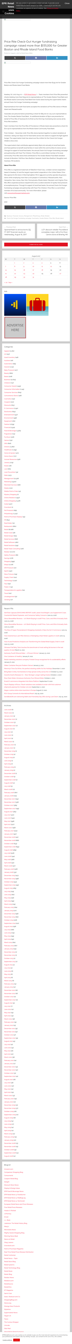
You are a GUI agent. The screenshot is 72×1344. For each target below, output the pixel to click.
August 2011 (8, 1041)
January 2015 (8, 910)
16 (24, 270)
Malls (6, 475)
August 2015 (8, 888)
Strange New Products (12, 1306)
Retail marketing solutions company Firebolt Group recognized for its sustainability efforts (35, 659)
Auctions (7, 360)
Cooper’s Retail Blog (11, 1178)
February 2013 (9, 984)
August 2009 (8, 1118)
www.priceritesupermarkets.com (18, 193)
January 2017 (8, 834)
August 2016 (8, 850)
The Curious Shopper (11, 1322)
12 (51, 266)
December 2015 (9, 875)
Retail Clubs (8, 533)
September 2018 (9, 780)
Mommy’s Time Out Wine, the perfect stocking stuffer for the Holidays (28, 668)
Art (5, 354)
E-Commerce (9, 408)
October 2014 (8, 920)
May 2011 (7, 1051)
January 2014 (8, 949)
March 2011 (8, 1057)
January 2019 (8, 770)
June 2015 (7, 894)
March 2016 (8, 866)
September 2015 (9, 885)
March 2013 (8, 981)
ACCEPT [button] (16, 1340)
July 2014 (7, 930)
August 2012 (8, 1003)
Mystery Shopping (10, 494)
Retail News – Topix (11, 1258)
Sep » (10, 282)
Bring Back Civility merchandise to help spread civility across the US (27, 672)
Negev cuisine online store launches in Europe (20, 690)
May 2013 (7, 974)
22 (15, 273)
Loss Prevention (9, 472)
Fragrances (8, 434)
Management (28, 216)
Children (7, 383)
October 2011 (8, 1035)
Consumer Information (12, 389)
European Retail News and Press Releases (18, 1204)
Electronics (8, 411)
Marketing (7, 482)
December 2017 (9, 799)
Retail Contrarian (10, 1255)
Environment (8, 418)
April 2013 (7, 977)
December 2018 (9, 773)
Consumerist (8, 1175)
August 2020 (8, 729)
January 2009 (8, 1140)
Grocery (21, 216)
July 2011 (7, 1044)
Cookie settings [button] (7, 1340)
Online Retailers (9, 497)
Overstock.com (9, 1245)
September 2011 (9, 1038)
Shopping (7, 561)
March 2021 (8, 713)
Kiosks (6, 466)
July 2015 (7, 891)
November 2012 (9, 993)
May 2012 (7, 1012)
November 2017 (9, 802)
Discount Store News (11, 1185)
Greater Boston (44, 218)
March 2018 (8, 789)
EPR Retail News (30, 94)
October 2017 (8, 805)
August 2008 (8, 1156)
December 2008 (9, 1143)
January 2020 (8, 748)
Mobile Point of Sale (11, 491)
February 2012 (9, 1022)
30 (24, 277)
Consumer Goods (10, 386)
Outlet (6, 504)
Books (6, 376)
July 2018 (7, 786)
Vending (7, 600)
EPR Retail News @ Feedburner (15, 1194)
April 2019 (7, 764)
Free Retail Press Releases (13, 1207)
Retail (42, 216)
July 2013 (7, 968)
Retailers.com (9, 1281)
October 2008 (9, 1150)
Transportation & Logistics (13, 590)
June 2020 (7, 735)
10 (33, 266)
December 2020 (9, 719)
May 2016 (7, 859)
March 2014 (8, 942)
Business (9, 216)
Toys (5, 584)
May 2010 (7, 1089)
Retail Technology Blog (12, 1268)
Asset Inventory (9, 357)
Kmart (6, 1217)
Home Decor (8, 456)
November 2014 (9, 917)
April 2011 (7, 1054)
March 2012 (8, 1019)
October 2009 (9, 1111)
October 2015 (8, 882)
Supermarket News (10, 1312)
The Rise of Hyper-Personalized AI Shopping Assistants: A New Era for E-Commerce (32, 630)
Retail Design (8, 536)
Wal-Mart (7, 1328)
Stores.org (7, 1303)
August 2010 (8, 1079)
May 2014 (7, 936)
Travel (6, 593)
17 (33, 270)
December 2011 (9, 1028)
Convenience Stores (11, 395)
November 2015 (9, 878)
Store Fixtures (9, 574)
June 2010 (7, 1086)
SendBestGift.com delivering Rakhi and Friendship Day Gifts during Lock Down (31, 696)
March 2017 (8, 828)
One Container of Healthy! (13, 656)
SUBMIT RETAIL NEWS (36, 244)
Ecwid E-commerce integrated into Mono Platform (21, 681)
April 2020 (7, 738)
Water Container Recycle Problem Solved (18, 665)
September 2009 (10, 1114)
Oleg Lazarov (8, 1242)
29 (15, 277)
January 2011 (8, 1063)
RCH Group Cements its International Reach (19, 693)
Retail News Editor (27, 53)
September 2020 (10, 725)
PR (5, 520)
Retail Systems (9, 1265)
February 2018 (9, 792)
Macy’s (6, 1226)
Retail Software (9, 542)
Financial (15, 216)
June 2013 (7, 971)
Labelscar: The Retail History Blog (15, 1223)
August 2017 (8, 812)
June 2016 (7, 856)
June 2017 (7, 818)
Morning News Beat (11, 1236)
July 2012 (7, 1006)
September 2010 (9, 1076)
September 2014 (9, 923)
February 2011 (9, 1060)
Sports (6, 571)
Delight (6, 1182)
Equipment (8, 421)
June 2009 (7, 1124)
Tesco (6, 1319)
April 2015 (7, 901)
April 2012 (7, 1016)
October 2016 (8, 843)
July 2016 (7, 853)
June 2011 (7, 1048)
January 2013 (8, 987)
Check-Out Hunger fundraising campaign (19, 218)
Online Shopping (10, 501)
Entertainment (9, 415)
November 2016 (9, 840)
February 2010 (9, 1099)
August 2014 (8, 926)
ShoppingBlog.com (10, 1300)
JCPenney (7, 1214)
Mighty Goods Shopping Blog (14, 1233)
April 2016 (7, 863)
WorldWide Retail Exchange (14, 1332)
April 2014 (7, 939)
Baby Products (9, 370)
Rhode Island (60, 218)
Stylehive (7, 1309)
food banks (35, 218)
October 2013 (8, 958)
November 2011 (9, 1032)
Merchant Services (10, 485)
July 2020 (7, 732)
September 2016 (9, 847)
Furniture (7, 437)
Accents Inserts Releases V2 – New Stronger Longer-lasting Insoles (27, 675)
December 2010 (9, 1067)
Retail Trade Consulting (12, 549)
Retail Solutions (9, 545)
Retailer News (9, 1277)
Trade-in (7, 587)
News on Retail (9, 1239)
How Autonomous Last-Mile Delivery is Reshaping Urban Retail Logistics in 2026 (31, 636)
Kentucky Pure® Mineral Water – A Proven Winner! (21, 653)
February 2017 (9, 831)
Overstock (7, 507)
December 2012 (9, 990)
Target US (7, 1316)
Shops (6, 564)
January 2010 (8, 1102)
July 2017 (7, 815)
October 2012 (8, 996)
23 (24, 273)
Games (6, 440)
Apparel (6, 351)
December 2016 (9, 837)
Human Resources (10, 459)
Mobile (6, 488)
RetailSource (8, 1284)
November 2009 (9, 1108)
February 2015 (9, 907)
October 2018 (8, 776)
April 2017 (7, 824)
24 (33, 273)
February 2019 (9, 767)
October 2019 (8, 754)
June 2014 (7, 933)
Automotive (8, 364)
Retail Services (9, 539)
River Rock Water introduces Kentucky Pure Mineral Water (24, 678)
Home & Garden (9, 453)
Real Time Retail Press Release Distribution (19, 1252)
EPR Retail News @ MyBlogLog (15, 1198)
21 (6, 273)
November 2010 (9, 1070)
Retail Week (8, 1271)
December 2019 (9, 751)
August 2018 (8, 783)
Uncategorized (9, 596)
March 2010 (8, 1095)
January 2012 (8, 1025)
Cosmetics (8, 399)
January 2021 (8, 716)
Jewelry (7, 462)
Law (5, 469)
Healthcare (8, 450)
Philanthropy (36, 216)
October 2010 (8, 1073)
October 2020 (9, 722)
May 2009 (7, 1127)
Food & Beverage (10, 431)
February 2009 (9, 1137)
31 (33, 277)
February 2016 (9, 869)
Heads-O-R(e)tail (10, 1210)
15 (15, 270)
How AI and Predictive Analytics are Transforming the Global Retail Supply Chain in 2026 (34, 641)
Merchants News (10, 1230)
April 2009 (7, 1130)
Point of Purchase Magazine (13, 1249)
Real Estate (8, 523)
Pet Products (8, 510)
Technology (8, 580)
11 (42, 266)
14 (6, 270)
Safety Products (9, 555)
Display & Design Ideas (12, 1188)
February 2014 (9, 946)
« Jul (5, 282)
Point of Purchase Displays (13, 517)
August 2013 (8, 965)
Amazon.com (8, 1169)
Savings (7, 558)
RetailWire (8, 1287)
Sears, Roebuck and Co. (12, 1296)
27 (60, 273)
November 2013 (9, 955)
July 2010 (7, 1083)
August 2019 (8, 757)
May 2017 (7, 821)
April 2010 (7, 1092)
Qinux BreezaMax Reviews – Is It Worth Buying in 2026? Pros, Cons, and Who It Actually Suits (35, 618)
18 (42, 270)
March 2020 (8, 741)
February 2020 (9, 745)
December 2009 (9, 1105)
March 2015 (8, 904)
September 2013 (9, 961)
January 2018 (8, 796)
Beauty (6, 373)
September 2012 (9, 1000)
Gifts (5, 443)
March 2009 (8, 1134)
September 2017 (9, 808)
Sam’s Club (8, 1293)
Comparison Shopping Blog (13, 1172)
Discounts (7, 405)
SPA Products (8, 568)
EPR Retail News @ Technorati (14, 1201)
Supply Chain (8, 577)
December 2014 (9, 914)
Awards (6, 367)
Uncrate (7, 1325)
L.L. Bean (7, 1220)
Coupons (7, 402)
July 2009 (7, 1121)
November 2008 (9, 1146)
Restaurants (8, 526)
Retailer (47, 216)
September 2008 (10, 1153)
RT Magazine (8, 1290)
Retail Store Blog (10, 1261)
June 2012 (7, 1009)
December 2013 (9, 952)
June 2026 (7, 709)
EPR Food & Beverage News (14, 1191)
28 (6, 277)
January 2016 (8, 872)
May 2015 (7, 898)
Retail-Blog (8, 1274)
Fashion (6, 424)
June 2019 (7, 761)
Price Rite (52, 218)
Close (67, 3)
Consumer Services (11, 392)
